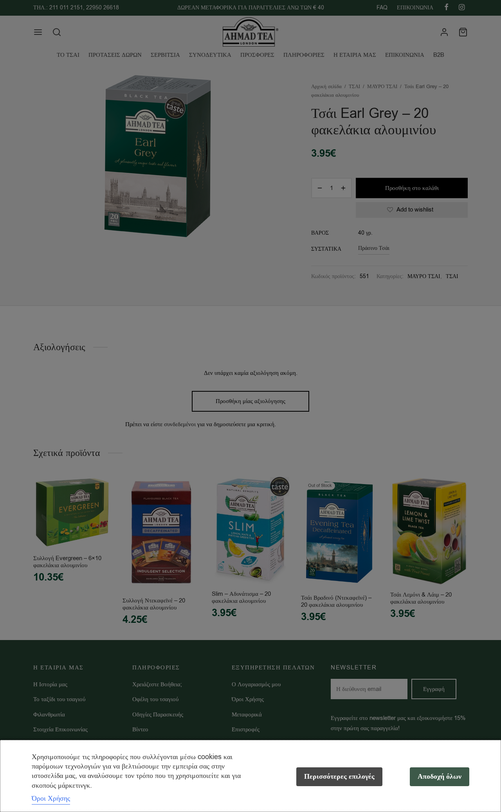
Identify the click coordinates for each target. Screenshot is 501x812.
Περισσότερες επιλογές (339, 776)
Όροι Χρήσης (51, 798)
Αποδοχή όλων (439, 776)
